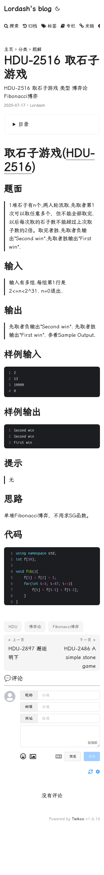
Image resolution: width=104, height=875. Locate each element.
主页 (8, 49)
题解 (37, 49)
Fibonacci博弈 (66, 626)
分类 (22, 49)
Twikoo (78, 818)
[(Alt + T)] (57, 8)
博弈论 (35, 626)
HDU (12, 626)
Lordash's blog (28, 9)
